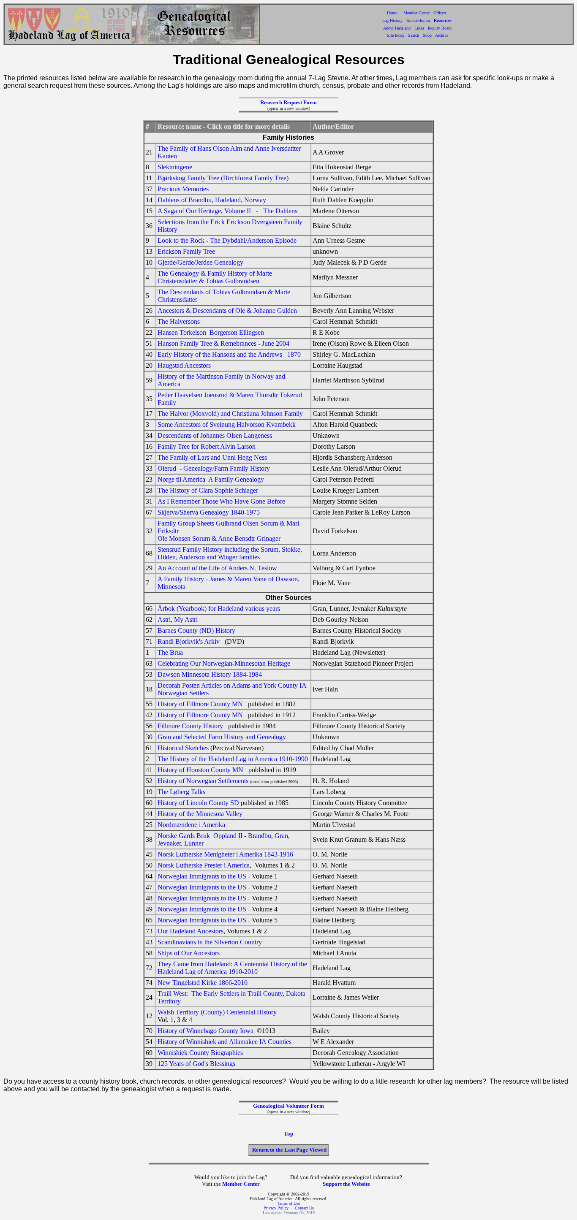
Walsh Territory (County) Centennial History (217, 1012)
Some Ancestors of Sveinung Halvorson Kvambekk (227, 424)
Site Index (395, 35)
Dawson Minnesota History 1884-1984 (210, 674)
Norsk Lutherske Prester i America (204, 865)
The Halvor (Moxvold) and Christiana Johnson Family (230, 413)
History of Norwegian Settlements (203, 780)
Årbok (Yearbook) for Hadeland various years (219, 608)
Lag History (392, 20)
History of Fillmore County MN (200, 704)
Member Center (417, 13)
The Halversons (179, 321)
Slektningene (175, 167)
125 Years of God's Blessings (196, 1063)
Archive (441, 35)
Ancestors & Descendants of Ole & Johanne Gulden (227, 310)
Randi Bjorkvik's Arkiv (189, 641)
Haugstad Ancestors (184, 365)
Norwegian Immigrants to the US (202, 876)
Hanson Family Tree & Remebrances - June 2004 (223, 343)
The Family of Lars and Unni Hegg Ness (212, 457)
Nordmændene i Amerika (191, 824)
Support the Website (346, 1184)
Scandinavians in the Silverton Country (210, 942)
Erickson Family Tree (186, 251)
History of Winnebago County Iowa (205, 1030)
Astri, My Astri (178, 619)
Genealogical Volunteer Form (288, 1106)
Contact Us (304, 1208)
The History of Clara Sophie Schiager (208, 490)
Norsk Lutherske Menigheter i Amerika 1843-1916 (225, 854)
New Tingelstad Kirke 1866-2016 (203, 982)
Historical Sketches (183, 747)
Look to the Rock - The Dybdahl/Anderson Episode (227, 240)
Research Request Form (288, 102)
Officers (439, 13)
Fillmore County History (190, 725)
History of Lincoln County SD (198, 802)
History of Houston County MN (200, 769)
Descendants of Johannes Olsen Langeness (215, 435)
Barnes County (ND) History (196, 630)
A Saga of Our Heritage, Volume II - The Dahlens (227, 210)
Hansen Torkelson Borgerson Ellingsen (211, 332)
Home (392, 13)
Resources (443, 20)
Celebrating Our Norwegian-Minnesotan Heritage (224, 663)
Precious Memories (183, 188)
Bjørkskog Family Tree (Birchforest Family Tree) (223, 178)
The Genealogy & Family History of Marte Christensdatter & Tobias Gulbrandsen (215, 277)
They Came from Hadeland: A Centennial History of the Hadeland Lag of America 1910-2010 (232, 967)
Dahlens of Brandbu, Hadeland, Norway (212, 199)
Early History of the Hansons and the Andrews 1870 (229, 354)
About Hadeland (397, 28)
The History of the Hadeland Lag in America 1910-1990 (233, 758)
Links (419, 28)
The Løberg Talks (182, 791)
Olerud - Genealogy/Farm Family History (214, 468)
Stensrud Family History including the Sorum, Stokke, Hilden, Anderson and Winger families (230, 553)
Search (413, 35)
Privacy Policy (277, 1208)
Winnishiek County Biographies (200, 1052)
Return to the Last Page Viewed (289, 1150)
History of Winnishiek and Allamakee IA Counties (224, 1041)
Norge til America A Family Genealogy (211, 479)
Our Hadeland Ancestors (190, 931)
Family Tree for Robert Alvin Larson (207, 446)
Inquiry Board (440, 28)
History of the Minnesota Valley (200, 813)
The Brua (170, 652)
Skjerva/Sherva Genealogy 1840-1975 (209, 512)
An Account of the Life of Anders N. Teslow (217, 568)
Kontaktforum (418, 20)
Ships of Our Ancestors (189, 953)
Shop (427, 35)
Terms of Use (289, 1203)
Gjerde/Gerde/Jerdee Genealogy (200, 262)
